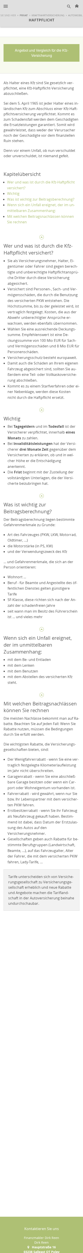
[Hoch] (41, 236)
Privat (24, 15)
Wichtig (13, 193)
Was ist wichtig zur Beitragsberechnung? (40, 199)
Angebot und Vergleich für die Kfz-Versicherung (41, 53)
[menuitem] (22, 15)
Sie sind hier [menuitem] (8, 15)
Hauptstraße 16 (44, 1247)
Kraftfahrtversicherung (48, 15)
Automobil (75, 15)
